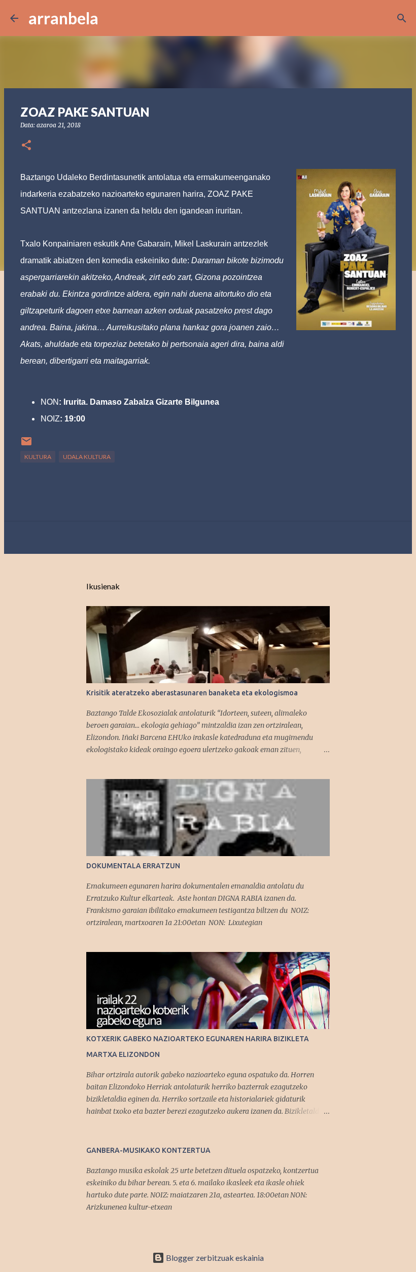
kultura (37, 457)
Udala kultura (87, 457)
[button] (26, 146)
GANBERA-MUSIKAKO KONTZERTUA (148, 1150)
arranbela (63, 18)
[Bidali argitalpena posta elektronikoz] (26, 445)
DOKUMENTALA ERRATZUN (133, 866)
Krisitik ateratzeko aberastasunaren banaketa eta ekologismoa (192, 693)
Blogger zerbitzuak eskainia (214, 1257)
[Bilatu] (113, 18)
